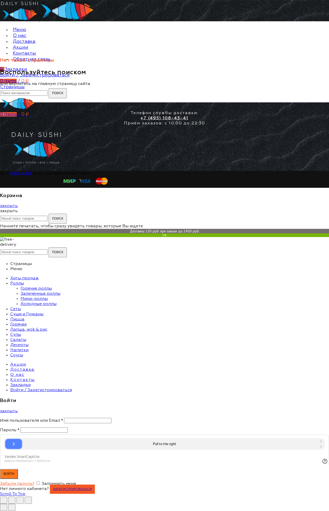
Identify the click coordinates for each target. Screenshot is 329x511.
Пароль (9, 430)
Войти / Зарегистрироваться (41, 390)
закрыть (9, 206)
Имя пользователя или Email (31, 421)
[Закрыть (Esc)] (3, 500)
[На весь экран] (20, 500)
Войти (9, 474)
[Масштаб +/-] (28, 500)
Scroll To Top (12, 494)
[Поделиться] (11, 500)
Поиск (57, 93)
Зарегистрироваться (72, 489)
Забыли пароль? (17, 484)
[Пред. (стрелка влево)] (3, 507)
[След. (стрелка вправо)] (11, 507)
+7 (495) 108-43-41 (164, 118)
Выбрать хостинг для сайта (29, 185)
